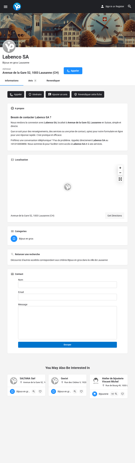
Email (21, 292)
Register (120, 6)
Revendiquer (53, 80)
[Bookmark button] (40, 391)
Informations (11, 80)
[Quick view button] (33, 391)
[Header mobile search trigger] (129, 6)
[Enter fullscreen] (120, 179)
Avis (32, 80)
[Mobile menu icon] (5, 6)
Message (22, 304)
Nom (20, 279)
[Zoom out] (120, 172)
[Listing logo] (9, 46)
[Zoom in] (120, 167)
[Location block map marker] (67, 186)
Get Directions (115, 215)
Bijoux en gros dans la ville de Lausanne (88, 260)
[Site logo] (17, 6)
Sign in (109, 6)
